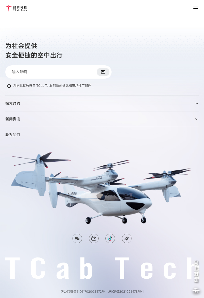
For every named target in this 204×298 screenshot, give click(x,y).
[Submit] (103, 72)
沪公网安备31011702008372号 (83, 291)
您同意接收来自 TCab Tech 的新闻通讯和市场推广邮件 (52, 86)
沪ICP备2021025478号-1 (126, 291)
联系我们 (12, 134)
